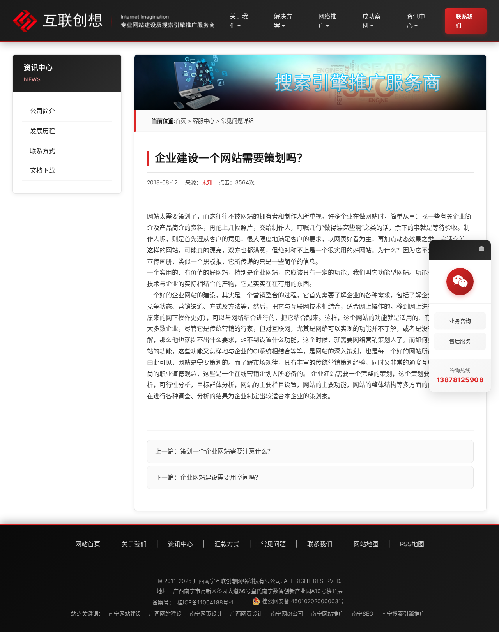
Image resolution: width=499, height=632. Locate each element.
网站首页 (87, 544)
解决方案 (283, 20)
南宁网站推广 (327, 613)
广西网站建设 (165, 613)
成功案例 (372, 20)
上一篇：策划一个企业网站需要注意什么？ (214, 451)
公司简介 (42, 111)
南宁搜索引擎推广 (403, 613)
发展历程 (42, 131)
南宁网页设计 (205, 613)
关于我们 (239, 20)
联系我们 (464, 20)
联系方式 (42, 151)
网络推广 (328, 20)
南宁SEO (362, 613)
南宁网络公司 (287, 613)
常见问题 (232, 120)
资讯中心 (416, 20)
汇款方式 (226, 544)
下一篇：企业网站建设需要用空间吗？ (208, 477)
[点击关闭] (481, 248)
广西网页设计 (246, 613)
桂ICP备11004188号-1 (205, 602)
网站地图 (366, 544)
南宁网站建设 (124, 613)
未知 (207, 182)
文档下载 (42, 170)
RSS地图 (412, 544)
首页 (180, 120)
